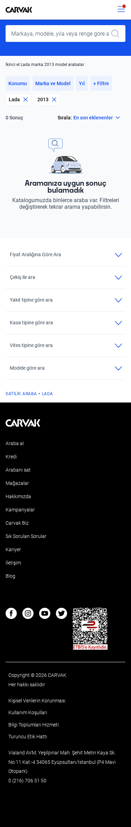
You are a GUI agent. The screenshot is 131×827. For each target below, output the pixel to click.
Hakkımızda (18, 496)
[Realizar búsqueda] (117, 33)
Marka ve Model (53, 83)
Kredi (11, 456)
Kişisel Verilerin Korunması (36, 700)
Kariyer (13, 549)
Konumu (17, 83)
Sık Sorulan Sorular (26, 536)
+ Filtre (101, 83)
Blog (10, 576)
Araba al (15, 443)
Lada (14, 99)
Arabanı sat (18, 470)
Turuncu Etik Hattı (27, 736)
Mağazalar (17, 483)
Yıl (82, 83)
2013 (43, 99)
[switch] (121, 10)
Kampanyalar (20, 509)
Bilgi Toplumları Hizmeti (33, 725)
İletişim (13, 563)
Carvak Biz (17, 523)
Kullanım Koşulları (27, 712)
